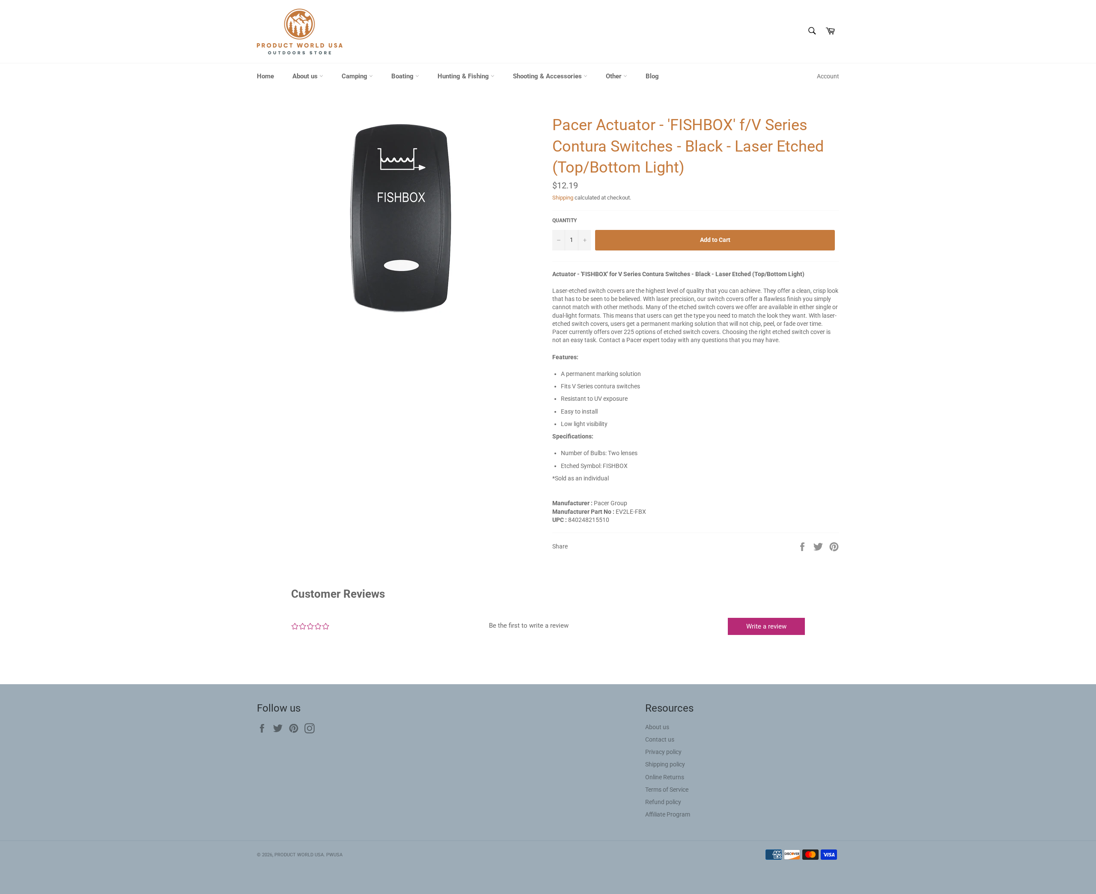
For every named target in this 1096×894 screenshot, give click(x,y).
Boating (403, 76)
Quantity (564, 221)
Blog (652, 76)
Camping (355, 76)
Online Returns (664, 777)
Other (614, 76)
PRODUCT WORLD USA (299, 855)
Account (828, 76)
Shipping (562, 197)
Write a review (766, 626)
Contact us (659, 739)
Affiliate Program (667, 814)
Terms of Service (666, 789)
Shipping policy (665, 764)
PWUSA (334, 855)
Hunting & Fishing (464, 76)
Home (265, 76)
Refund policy (663, 802)
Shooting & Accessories (548, 76)
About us (305, 76)
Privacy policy (663, 751)
